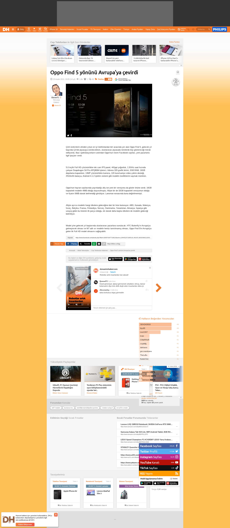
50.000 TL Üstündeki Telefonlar (65, 486)
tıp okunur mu (68, 408)
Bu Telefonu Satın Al (134, 393)
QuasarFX (104, 281)
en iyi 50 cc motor (122, 408)
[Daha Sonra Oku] (178, 72)
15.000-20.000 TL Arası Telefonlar (134, 374)
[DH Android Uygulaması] (146, 483)
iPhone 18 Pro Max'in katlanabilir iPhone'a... (170, 59)
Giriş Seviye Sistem (131, 486)
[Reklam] (219, 29)
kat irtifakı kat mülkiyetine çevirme (87, 408)
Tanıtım (175, 478)
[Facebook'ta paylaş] (71, 135)
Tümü (143, 369)
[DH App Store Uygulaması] (159, 483)
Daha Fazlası (174, 42)
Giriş (22, 29)
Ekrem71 (55, 98)
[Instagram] (95, 270)
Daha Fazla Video (82, 268)
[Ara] (209, 29)
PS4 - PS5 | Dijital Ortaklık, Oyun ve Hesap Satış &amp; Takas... (166, 387)
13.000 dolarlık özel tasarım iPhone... (141, 59)
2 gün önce (111, 281)
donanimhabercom (109, 269)
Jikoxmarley (104, 290)
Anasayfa (72, 250)
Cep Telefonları (58, 42)
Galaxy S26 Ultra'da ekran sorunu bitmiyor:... (62, 59)
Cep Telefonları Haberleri (99, 250)
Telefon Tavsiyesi (60, 481)
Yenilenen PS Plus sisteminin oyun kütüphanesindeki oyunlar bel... (99, 387)
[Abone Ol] (56, 105)
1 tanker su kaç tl (107, 408)
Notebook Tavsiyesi (94, 481)
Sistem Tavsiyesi (126, 481)
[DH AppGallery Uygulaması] (172, 483)
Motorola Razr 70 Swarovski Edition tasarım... (86, 59)
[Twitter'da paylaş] (68, 135)
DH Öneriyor (130, 369)
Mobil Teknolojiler (83, 250)
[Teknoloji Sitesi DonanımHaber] (6, 29)
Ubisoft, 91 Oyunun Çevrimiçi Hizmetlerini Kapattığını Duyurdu (65, 387)
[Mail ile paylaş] (99, 244)
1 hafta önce (114, 290)
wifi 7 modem (56, 408)
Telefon (101, 79)
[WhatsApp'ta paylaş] (94, 244)
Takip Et (113, 272)
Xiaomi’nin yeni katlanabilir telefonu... (115, 59)
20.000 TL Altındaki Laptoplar (98, 486)
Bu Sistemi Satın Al (132, 505)
